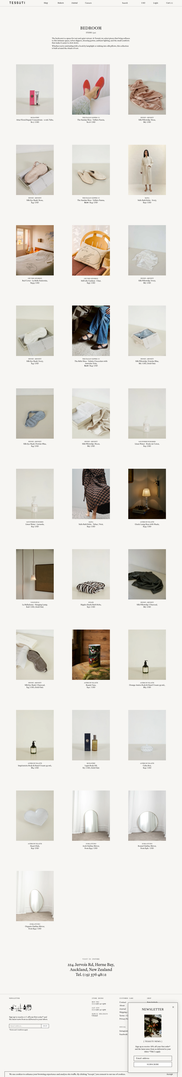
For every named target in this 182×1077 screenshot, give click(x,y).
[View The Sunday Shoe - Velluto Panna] (91, 174)
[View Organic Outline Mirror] (35, 900)
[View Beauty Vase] (91, 659)
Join (45, 1026)
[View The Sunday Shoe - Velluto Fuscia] (91, 93)
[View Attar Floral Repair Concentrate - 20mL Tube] (35, 93)
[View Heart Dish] (35, 820)
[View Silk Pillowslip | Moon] (91, 417)
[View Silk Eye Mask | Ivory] (35, 336)
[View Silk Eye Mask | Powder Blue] (35, 417)
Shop (46, 3)
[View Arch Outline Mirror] (91, 820)
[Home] (24, 3)
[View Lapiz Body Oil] (91, 739)
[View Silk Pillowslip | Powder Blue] (147, 336)
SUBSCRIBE (153, 1064)
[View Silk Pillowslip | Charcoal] (147, 578)
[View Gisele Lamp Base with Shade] (147, 498)
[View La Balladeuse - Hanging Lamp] (35, 578)
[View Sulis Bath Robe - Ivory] (147, 174)
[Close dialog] (173, 1007)
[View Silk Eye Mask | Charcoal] (35, 659)
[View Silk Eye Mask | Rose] (35, 174)
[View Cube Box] (147, 739)
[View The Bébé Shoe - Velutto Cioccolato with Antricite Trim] (91, 336)
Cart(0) (169, 3)
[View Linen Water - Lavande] (35, 498)
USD (143, 3)
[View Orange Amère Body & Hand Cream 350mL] (147, 659)
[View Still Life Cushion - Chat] (91, 254)
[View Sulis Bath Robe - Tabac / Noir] (91, 498)
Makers (61, 3)
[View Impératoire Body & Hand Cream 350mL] (35, 739)
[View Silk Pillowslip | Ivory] (147, 254)
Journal (74, 3)
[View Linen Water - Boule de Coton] (147, 417)
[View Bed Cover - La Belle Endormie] (35, 254)
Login (155, 3)
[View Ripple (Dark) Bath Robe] (91, 578)
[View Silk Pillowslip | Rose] (147, 93)
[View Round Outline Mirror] (147, 820)
